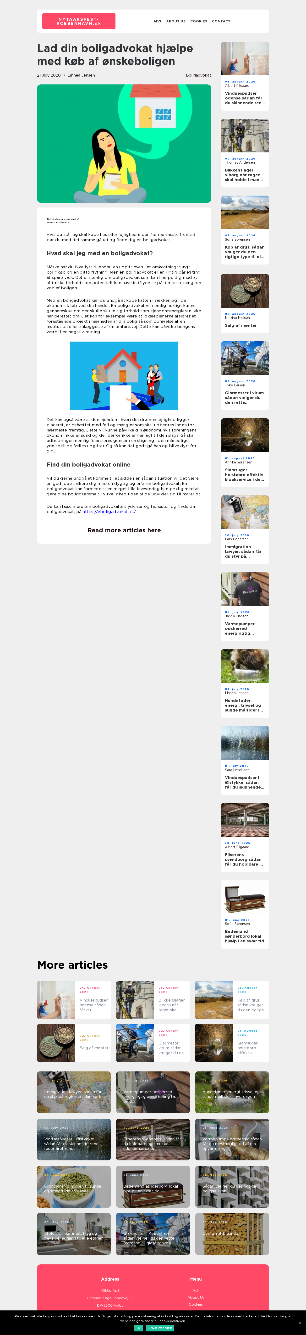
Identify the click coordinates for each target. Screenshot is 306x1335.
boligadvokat (198, 75)
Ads (157, 21)
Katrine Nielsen (237, 317)
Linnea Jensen (81, 75)
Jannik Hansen (236, 616)
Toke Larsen (235, 385)
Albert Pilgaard (237, 85)
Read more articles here (124, 530)
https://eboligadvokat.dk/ (109, 511)
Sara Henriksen (237, 770)
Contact (221, 21)
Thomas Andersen (240, 162)
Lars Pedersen (237, 539)
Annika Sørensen (238, 462)
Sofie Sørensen (237, 239)
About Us (176, 21)
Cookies (198, 21)
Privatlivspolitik (160, 1328)
